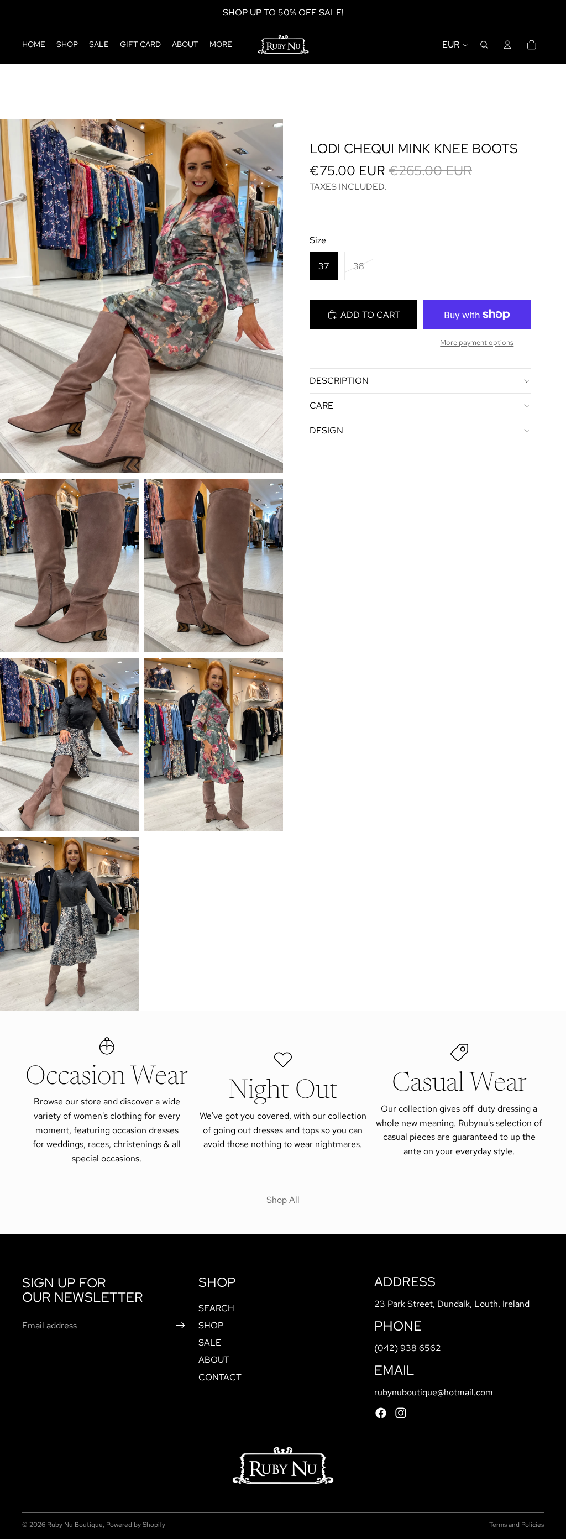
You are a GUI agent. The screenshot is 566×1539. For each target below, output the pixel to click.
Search (216, 1308)
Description (339, 380)
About (213, 1360)
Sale (209, 1342)
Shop (210, 1325)
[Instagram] (400, 1413)
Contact (220, 1377)
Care (321, 405)
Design (326, 430)
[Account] (507, 45)
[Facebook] (380, 1413)
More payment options (476, 342)
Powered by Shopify (135, 1524)
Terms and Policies (516, 1524)
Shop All (283, 1200)
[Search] (484, 45)
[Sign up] (181, 1326)
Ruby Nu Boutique (75, 1524)
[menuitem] (221, 45)
